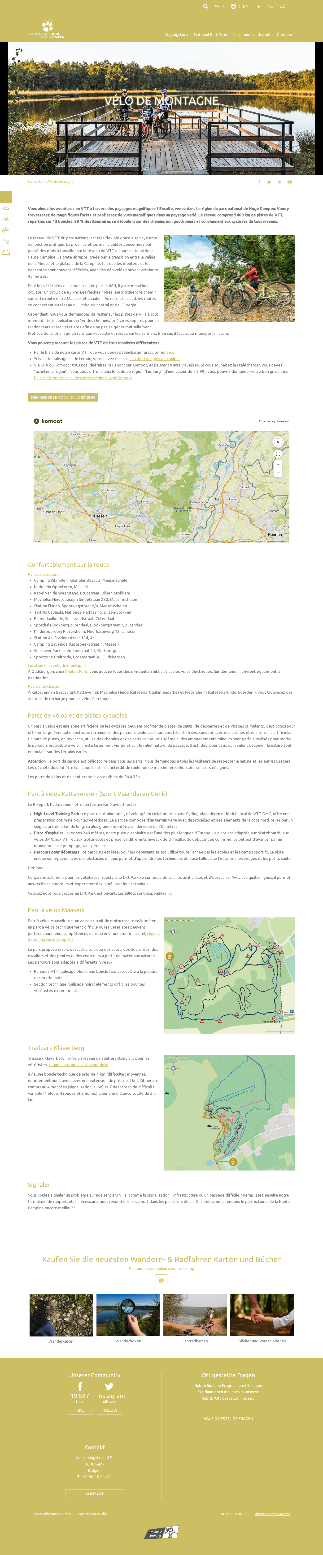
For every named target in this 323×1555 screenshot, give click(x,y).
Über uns (285, 34)
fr (258, 6)
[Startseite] (46, 28)
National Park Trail (210, 34)
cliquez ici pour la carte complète (78, 1064)
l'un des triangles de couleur (155, 358)
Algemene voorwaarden (272, 1514)
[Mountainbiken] (6, 230)
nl (270, 6)
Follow (109, 1410)
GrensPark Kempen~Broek (52, 1514)
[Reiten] (6, 241)
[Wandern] (6, 208)
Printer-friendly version (290, 182)
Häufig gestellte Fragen (228, 1418)
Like (80, 1410)
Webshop (221, 6)
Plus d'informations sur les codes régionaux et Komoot (83, 377)
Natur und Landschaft (252, 34)
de (282, 6)
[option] (61, 1319)
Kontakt (95, 1494)
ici (171, 352)
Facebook (259, 182)
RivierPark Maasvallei (92, 1514)
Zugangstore (176, 34)
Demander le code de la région (63, 397)
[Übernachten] (6, 252)
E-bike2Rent (76, 671)
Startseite (35, 181)
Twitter (269, 182)
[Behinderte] (6, 263)
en (246, 6)
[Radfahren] (6, 219)
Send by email (280, 182)
